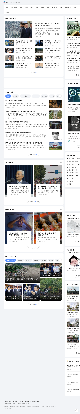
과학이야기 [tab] (36, 96)
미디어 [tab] (52, 96)
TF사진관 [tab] (28, 260)
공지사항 (27, 401)
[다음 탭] (60, 96)
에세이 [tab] (8, 96)
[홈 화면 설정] (76, 410)
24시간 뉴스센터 (19, 401)
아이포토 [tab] (44, 260)
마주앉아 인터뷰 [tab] (25, 96)
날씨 (19, 2)
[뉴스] (7, 2)
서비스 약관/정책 (34, 401)
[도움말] (61, 162)
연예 (11, 2)
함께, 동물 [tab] (44, 96)
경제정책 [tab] (15, 96)
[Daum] (5, 2)
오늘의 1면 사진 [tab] (11, 260)
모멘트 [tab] (51, 260)
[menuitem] (6, 7)
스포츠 (15, 2)
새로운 (34, 72)
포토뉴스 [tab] (20, 260)
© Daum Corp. (7, 408)
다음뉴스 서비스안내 (9, 401)
